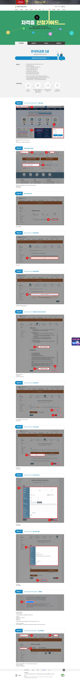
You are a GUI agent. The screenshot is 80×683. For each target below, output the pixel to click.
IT (46, 9)
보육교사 (26, 9)
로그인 (59, 6)
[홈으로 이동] (20, 6)
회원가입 (56, 6)
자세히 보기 (58, 2)
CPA (43, 9)
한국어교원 (16, 9)
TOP (63, 670)
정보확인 (49, 673)
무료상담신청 (63, 6)
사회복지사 (21, 9)
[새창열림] (63, 675)
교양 (49, 9)
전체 (63, 9)
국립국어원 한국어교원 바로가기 (39, 58)
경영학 (40, 9)
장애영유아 (31, 9)
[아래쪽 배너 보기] (79, 2)
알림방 (58, 9)
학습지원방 (53, 9)
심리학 (36, 9)
